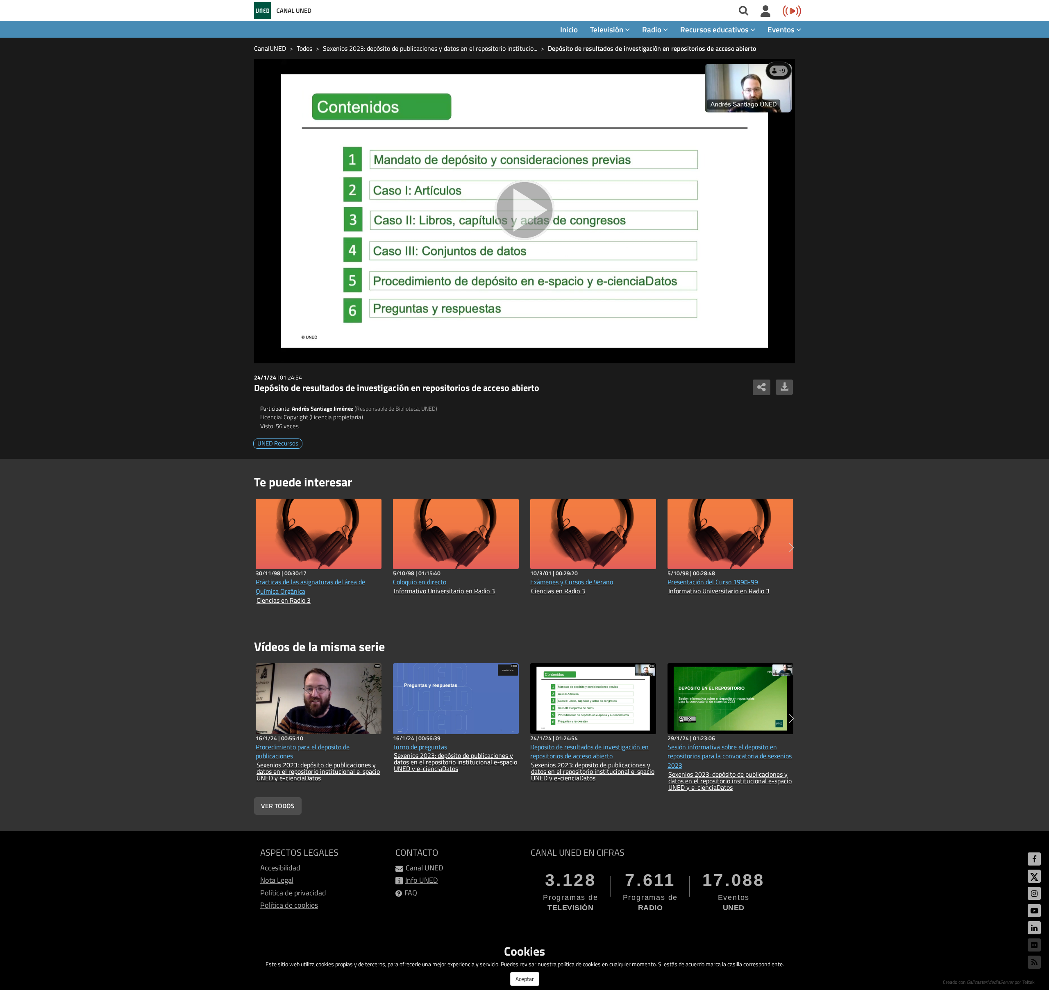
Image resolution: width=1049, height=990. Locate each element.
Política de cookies (289, 905)
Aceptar (524, 978)
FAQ (410, 892)
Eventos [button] (781, 29)
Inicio (569, 29)
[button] (791, 548)
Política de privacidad (293, 892)
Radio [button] (652, 29)
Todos (304, 48)
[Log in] (765, 11)
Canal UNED (424, 867)
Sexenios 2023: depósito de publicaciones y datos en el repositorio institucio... (430, 48)
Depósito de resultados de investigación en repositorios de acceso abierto (652, 48)
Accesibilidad (280, 867)
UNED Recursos (277, 443)
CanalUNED (270, 48)
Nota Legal (276, 880)
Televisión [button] (607, 29)
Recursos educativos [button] (715, 29)
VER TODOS (278, 806)
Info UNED (421, 880)
